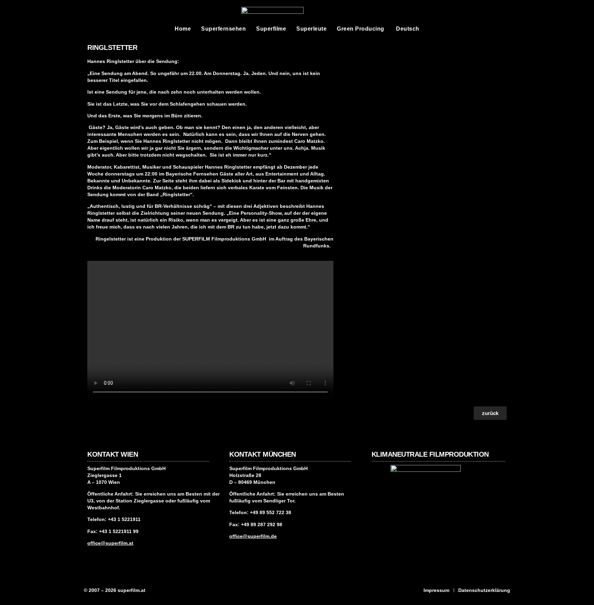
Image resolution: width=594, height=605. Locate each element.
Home (183, 29)
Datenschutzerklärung (484, 590)
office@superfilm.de (253, 536)
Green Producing (360, 29)
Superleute (311, 29)
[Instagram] (92, 556)
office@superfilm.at (110, 543)
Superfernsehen (223, 29)
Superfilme (271, 29)
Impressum (436, 590)
